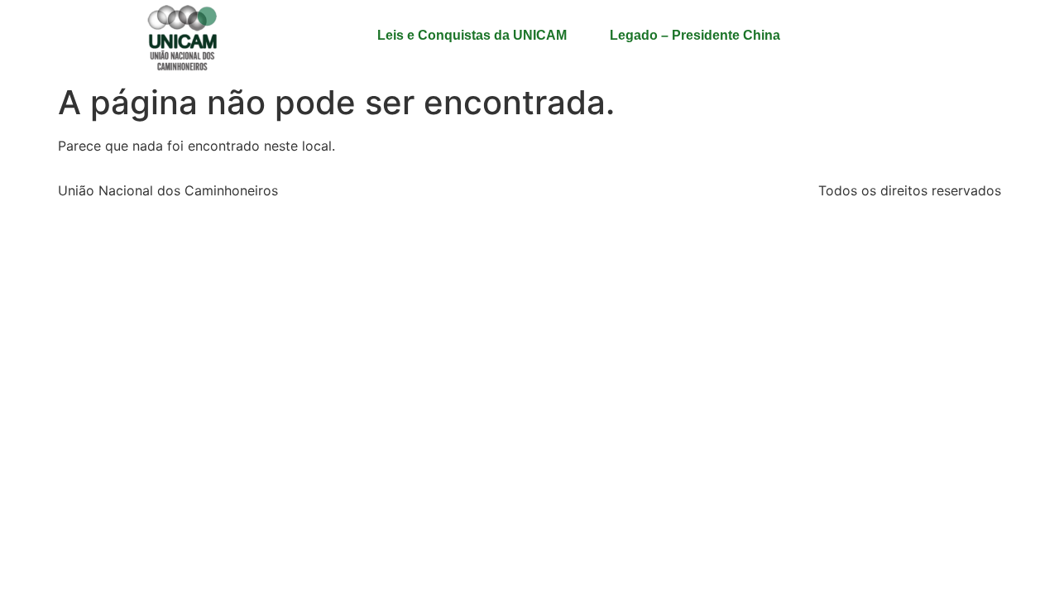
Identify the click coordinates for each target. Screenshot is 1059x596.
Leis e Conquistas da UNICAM (472, 35)
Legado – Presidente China (695, 35)
